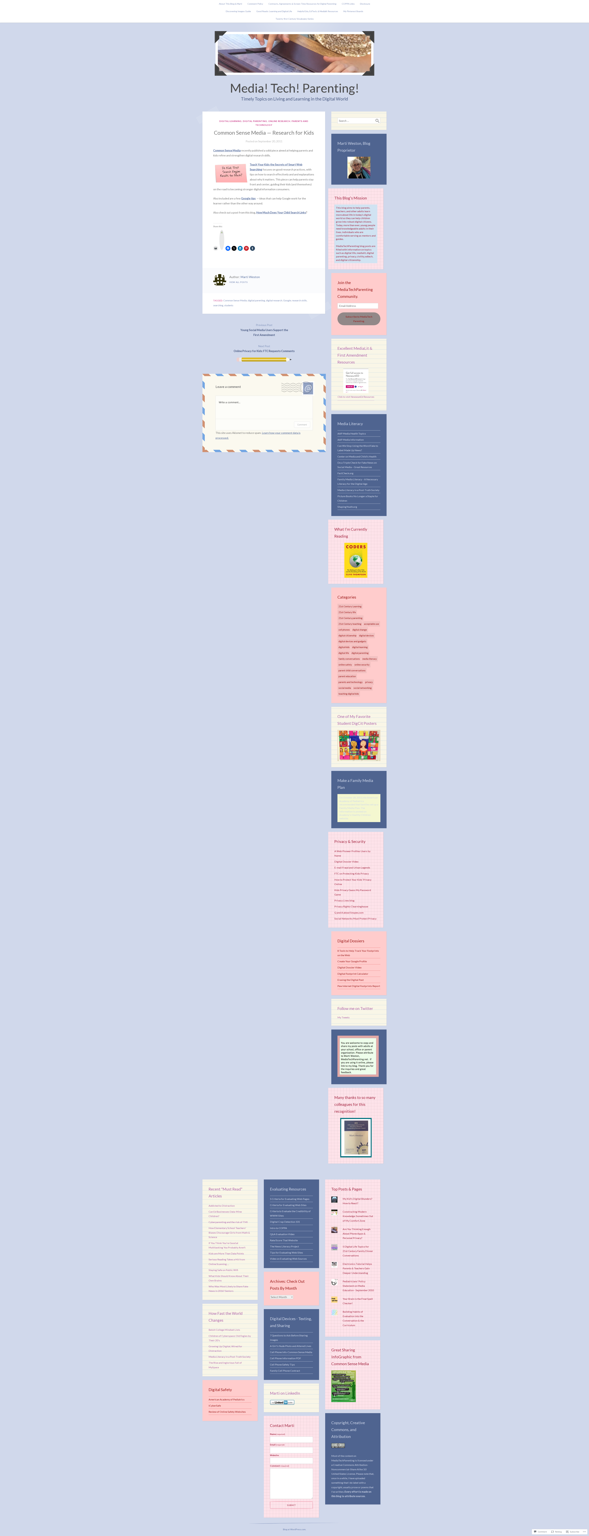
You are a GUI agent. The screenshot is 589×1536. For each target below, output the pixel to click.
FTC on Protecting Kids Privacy (351, 873)
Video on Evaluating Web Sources (288, 1258)
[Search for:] (358, 121)
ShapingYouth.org (347, 506)
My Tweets (343, 1017)
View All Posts (238, 282)
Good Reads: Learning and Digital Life (274, 11)
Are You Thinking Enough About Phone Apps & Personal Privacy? (356, 1233)
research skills (299, 300)
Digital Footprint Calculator (352, 973)
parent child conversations (352, 670)
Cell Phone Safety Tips (282, 1364)
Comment (302, 424)
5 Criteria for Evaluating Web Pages (289, 1198)
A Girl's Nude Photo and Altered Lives (290, 1345)
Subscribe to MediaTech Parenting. (359, 318)
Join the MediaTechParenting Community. (355, 289)
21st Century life (347, 612)
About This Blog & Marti (230, 3)
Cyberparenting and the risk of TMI (228, 1222)
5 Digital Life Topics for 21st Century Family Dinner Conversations (358, 1251)
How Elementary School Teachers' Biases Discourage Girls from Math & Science (229, 1232)
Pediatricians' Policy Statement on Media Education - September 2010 (358, 1286)
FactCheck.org (345, 473)
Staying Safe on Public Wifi (223, 1270)
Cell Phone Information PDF (285, 1358)
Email (277, 1444)
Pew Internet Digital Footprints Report (358, 985)
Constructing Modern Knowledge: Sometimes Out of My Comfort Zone (358, 1216)
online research (279, 121)
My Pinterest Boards (353, 11)
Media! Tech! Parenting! (294, 87)
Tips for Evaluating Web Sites (286, 1252)
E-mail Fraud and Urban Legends (352, 867)
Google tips (248, 198)
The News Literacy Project (284, 1246)
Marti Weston (250, 277)
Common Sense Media (227, 150)
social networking (363, 687)
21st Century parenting (350, 618)
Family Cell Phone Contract (285, 1370)
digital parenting (255, 121)
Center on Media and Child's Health (356, 456)
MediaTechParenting (342, 1460)
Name (277, 1434)
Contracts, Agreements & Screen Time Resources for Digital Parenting (302, 3)
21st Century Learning (350, 606)
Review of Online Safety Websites (227, 1411)
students (228, 305)
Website (274, 1455)
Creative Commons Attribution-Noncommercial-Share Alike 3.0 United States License (349, 1469)
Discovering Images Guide (238, 11)
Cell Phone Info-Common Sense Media (291, 1352)
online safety (345, 664)
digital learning (230, 121)
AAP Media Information (350, 439)
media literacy (369, 658)
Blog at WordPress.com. (294, 1529)
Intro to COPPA (278, 1228)
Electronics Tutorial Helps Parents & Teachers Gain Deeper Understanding (357, 1268)
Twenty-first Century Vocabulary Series (294, 18)
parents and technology (351, 682)
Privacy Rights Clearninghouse (351, 906)
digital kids (344, 647)
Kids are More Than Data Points (226, 1253)
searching (218, 305)
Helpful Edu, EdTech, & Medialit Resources (317, 11)
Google (287, 300)
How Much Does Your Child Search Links (281, 212)
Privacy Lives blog (344, 900)
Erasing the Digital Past (350, 979)
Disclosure (365, 3)
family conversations (349, 658)
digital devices (366, 635)
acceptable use (371, 623)
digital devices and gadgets (352, 641)
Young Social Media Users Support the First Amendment (264, 330)
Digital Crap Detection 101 (285, 1221)
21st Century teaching (350, 623)
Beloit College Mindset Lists (224, 1329)
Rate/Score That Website (284, 1240)
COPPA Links (348, 3)
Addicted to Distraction (222, 1205)
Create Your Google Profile (352, 961)
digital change (359, 629)
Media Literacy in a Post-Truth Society (358, 490)
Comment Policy (255, 3)
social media (345, 687)
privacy (369, 682)
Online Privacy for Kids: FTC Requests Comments (264, 348)
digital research (274, 300)
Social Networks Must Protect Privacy (355, 918)
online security (362, 664)
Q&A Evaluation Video (282, 1234)
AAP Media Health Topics (351, 433)
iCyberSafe (215, 1405)
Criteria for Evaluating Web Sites (288, 1205)
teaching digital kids (349, 693)
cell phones (344, 629)
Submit (291, 1505)
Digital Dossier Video (346, 861)
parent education (347, 676)
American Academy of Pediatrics (226, 1399)
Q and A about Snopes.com (349, 912)
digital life (344, 653)
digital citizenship (347, 635)
